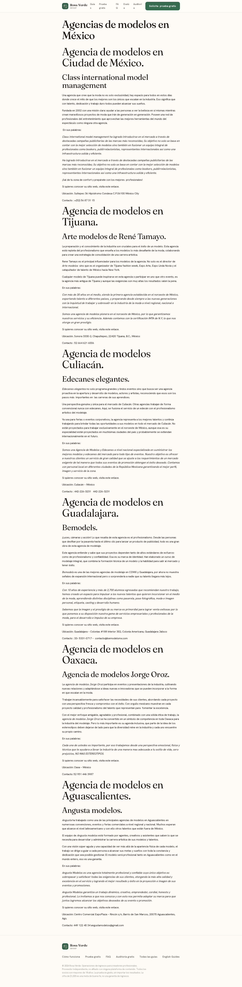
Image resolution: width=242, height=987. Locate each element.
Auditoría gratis (125, 956)
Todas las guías (148, 956)
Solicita (162, 6)
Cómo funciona (71, 956)
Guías (92, 6)
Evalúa (126, 6)
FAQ (117, 6)
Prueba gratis (103, 6)
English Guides (170, 956)
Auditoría (137, 6)
